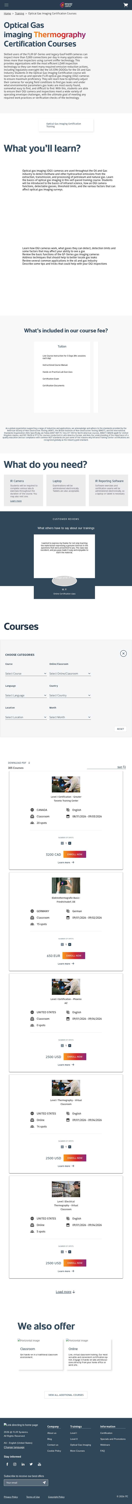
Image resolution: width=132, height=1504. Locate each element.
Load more (63, 1292)
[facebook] (7, 1464)
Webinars (105, 1445)
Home (7, 13)
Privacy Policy (11, 1497)
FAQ (102, 1450)
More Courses (77, 1450)
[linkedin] (23, 1464)
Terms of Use (33, 1497)
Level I (73, 1433)
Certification (106, 1433)
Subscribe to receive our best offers (24, 1476)
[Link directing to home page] (21, 1426)
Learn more (64, 862)
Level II (74, 1439)
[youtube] (39, 1464)
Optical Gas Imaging (80, 1445)
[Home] (66, 5)
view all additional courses (66, 1394)
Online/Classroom (58, 663)
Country (53, 685)
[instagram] (14, 1464)
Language (10, 685)
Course (9, 663)
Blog (49, 1439)
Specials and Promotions (113, 1439)
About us (51, 1433)
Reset (120, 728)
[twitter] (31, 1464)
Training (19, 13)
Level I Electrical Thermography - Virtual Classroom (66, 1205)
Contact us (52, 1445)
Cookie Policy (54, 1450)
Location (10, 707)
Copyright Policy (56, 1497)
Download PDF (17, 762)
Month (52, 707)
